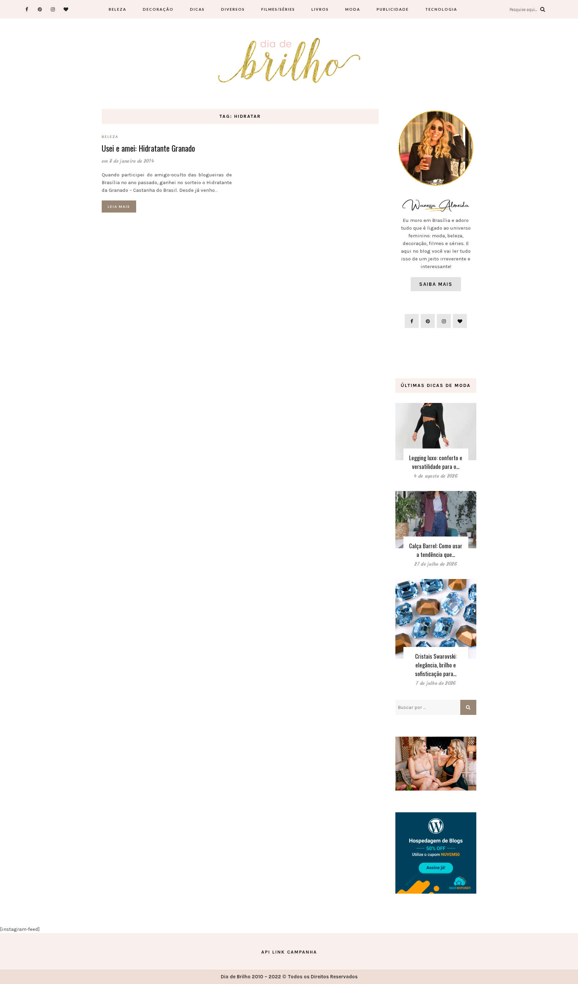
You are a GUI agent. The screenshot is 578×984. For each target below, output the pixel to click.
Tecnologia (441, 9)
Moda (352, 9)
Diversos (233, 9)
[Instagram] (53, 9)
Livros (320, 9)
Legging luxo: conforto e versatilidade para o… (435, 462)
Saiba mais (436, 284)
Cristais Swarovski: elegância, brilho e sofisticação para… (436, 665)
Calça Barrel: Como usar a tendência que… (435, 550)
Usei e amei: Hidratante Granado (148, 148)
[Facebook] (27, 9)
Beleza (117, 9)
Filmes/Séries (278, 9)
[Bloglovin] (66, 9)
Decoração (158, 9)
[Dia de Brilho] (289, 61)
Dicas (197, 9)
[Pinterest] (40, 9)
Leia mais (119, 206)
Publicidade (393, 9)
